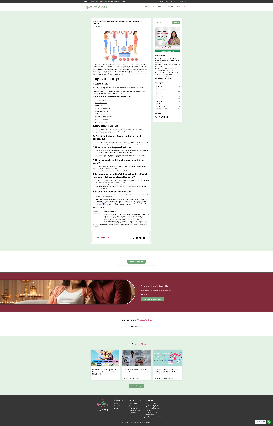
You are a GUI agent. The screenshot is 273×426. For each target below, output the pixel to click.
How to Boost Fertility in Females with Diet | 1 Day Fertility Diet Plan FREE (167, 73)
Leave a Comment (136, 261)
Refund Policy (133, 406)
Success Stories (160, 96)
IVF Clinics (159, 103)
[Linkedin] (107, 410)
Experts (178, 6)
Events (116, 408)
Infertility (159, 91)
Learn (158, 6)
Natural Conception (162, 108)
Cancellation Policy (134, 403)
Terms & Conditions (134, 410)
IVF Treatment (160, 106)
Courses (146, 6)
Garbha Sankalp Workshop (10, 421)
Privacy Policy (133, 408)
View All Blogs (136, 386)
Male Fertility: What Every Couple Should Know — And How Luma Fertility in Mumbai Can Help (167, 60)
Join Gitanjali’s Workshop (152, 299)
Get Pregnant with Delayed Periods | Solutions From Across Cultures (165, 69)
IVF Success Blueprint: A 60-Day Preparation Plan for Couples (164, 77)
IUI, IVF (97, 26)
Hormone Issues (161, 89)
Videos (116, 403)
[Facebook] (97, 410)
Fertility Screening (168, 6)
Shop (152, 6)
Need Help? (132, 412)
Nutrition (159, 101)
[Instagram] (100, 410)
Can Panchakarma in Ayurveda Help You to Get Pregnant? (167, 65)
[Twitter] (102, 410)
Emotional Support (161, 98)
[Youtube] (105, 410)
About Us (185, 6)
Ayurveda (159, 86)
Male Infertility (160, 94)
